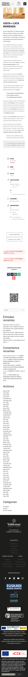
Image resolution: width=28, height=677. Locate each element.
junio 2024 (5, 421)
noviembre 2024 (7, 414)
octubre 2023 (6, 433)
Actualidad (6, 506)
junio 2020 (5, 494)
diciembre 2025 (7, 398)
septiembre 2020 (7, 488)
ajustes (6, 668)
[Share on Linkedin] (15, 274)
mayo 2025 (6, 404)
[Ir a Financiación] (14, 617)
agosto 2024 (6, 417)
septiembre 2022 (7, 450)
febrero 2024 (6, 427)
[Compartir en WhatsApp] (19, 274)
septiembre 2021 (7, 467)
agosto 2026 (6, 391)
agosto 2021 (6, 469)
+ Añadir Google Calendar (14, 234)
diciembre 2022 (7, 444)
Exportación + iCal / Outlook (14, 239)
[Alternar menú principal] (24, 3)
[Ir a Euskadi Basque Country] (14, 587)
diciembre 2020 (7, 483)
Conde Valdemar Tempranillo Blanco (15, 93)
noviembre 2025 (7, 400)
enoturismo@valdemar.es (18, 219)
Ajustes (19, 674)
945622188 (15, 214)
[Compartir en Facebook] (8, 274)
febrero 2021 (6, 479)
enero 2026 (6, 396)
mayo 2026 (6, 393)
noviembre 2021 (7, 463)
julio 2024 (5, 419)
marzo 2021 (6, 477)
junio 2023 (5, 439)
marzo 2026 (6, 395)
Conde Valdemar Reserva (13, 95)
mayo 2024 (6, 423)
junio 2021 (5, 473)
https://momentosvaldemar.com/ (19, 194)
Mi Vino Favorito (7, 510)
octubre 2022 (6, 448)
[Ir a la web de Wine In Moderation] (14, 609)
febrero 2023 (6, 442)
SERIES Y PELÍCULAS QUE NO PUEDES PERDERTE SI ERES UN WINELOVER (13, 361)
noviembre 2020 (7, 484)
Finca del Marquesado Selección (14, 97)
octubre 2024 (6, 416)
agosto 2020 (6, 490)
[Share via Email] (13, 278)
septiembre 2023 (7, 435)
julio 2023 (5, 437)
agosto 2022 (6, 452)
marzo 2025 (6, 408)
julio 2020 (5, 492)
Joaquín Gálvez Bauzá (8, 365)
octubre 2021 (6, 465)
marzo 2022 (6, 458)
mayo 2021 (6, 475)
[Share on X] (12, 274)
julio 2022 (5, 454)
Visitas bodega (15, 201)
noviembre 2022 (7, 446)
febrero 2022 (6, 460)
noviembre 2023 (7, 431)
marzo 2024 (6, 425)
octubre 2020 (6, 486)
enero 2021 (6, 481)
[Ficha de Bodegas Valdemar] (14, 596)
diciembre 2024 (7, 412)
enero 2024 (6, 429)
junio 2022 (5, 456)
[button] (13, 3)
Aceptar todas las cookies (8, 674)
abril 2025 (5, 406)
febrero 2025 (6, 410)
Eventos (5, 508)
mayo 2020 (6, 496)
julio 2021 (5, 471)
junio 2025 (5, 402)
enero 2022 (6, 462)
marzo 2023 (6, 440)
